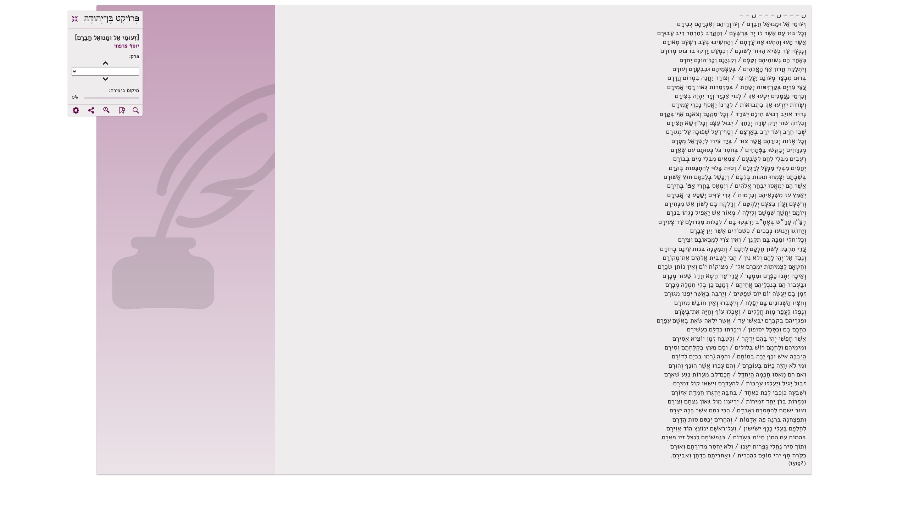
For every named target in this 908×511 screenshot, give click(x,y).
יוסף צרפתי (126, 46)
